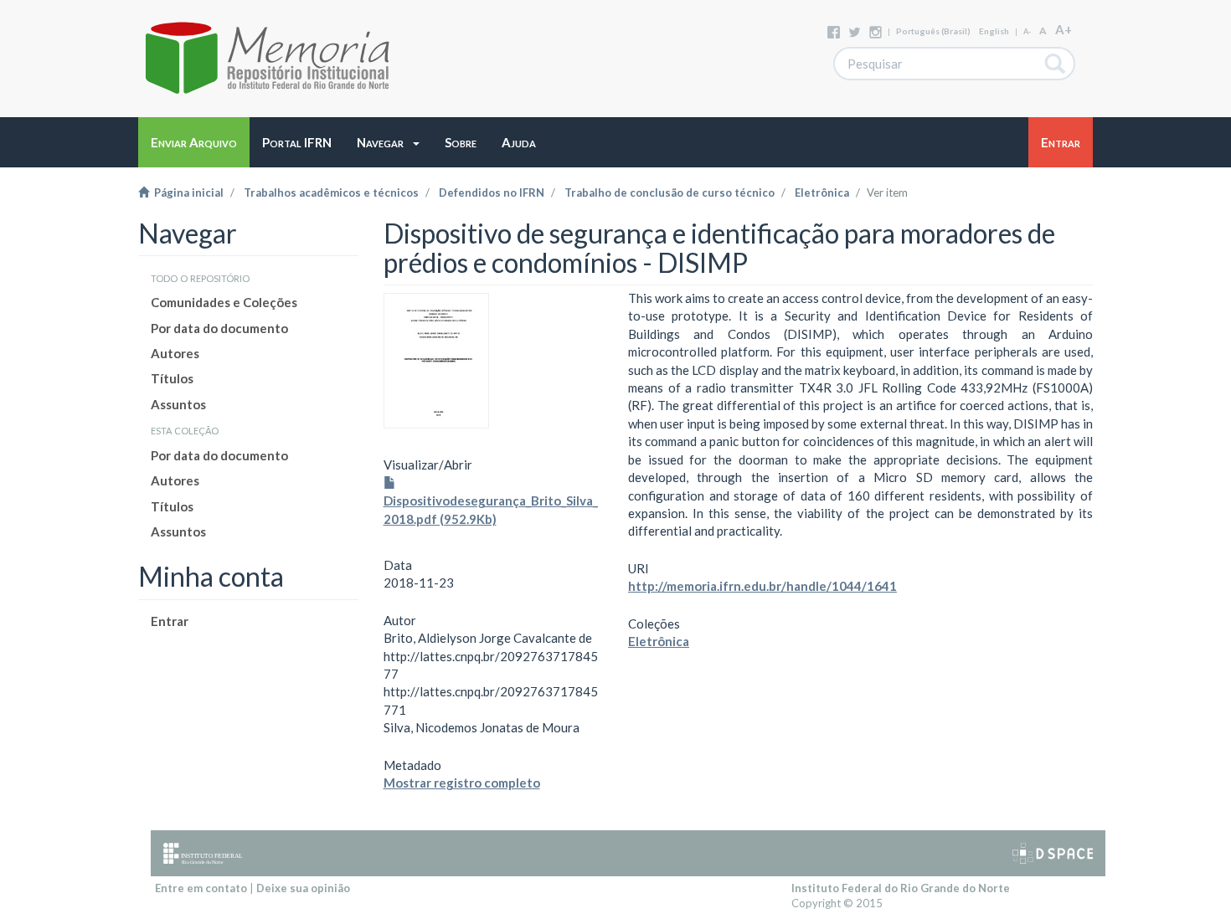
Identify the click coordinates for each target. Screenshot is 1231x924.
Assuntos (178, 404)
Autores (175, 353)
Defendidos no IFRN (491, 192)
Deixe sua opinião (303, 888)
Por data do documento (219, 328)
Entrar (169, 621)
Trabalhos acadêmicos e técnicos (331, 192)
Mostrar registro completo (462, 782)
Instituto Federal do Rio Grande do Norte (900, 888)
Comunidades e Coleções (224, 302)
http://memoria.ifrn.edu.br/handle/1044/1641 (762, 585)
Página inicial (186, 192)
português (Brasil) (933, 31)
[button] (388, 142)
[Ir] (1055, 63)
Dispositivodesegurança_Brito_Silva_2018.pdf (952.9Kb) (491, 509)
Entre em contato (201, 888)
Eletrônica (822, 192)
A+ (1063, 29)
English (994, 31)
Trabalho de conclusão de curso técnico (669, 192)
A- (1027, 31)
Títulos (172, 378)
